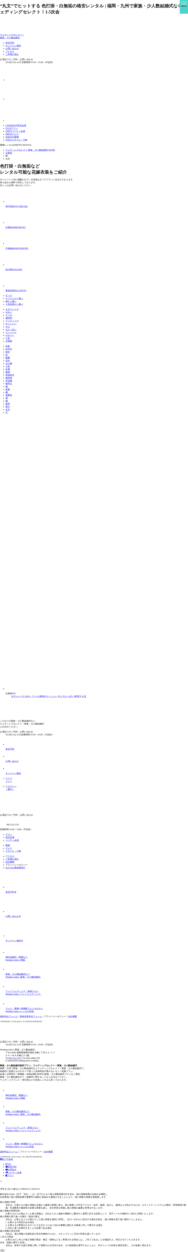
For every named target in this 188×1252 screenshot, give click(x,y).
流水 (8, 360)
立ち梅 (9, 363)
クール (9, 315)
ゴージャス (11, 332)
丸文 (8, 409)
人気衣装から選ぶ (14, 304)
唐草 (8, 404)
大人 (8, 326)
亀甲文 (9, 383)
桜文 (8, 352)
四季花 (9, 395)
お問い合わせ (12, 48)
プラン (9, 834)
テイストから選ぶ (14, 298)
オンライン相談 (13, 45)
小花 (8, 366)
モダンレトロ (12, 309)
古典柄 (9, 341)
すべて (9, 295)
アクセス (10, 51)
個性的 (9, 318)
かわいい (10, 335)
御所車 (9, 378)
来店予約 (10, 43)
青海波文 (10, 375)
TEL (9, 1164)
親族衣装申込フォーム (31, 1016)
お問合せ (12, 1170)
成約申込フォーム (9, 1016)
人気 (8, 338)
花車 (8, 346)
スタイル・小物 (13, 851)
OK (2, 1251)
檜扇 (8, 372)
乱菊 (8, 369)
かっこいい (11, 324)
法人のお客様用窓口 (15, 868)
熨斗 (8, 407)
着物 (8, 845)
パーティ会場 (12, 840)
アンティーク (12, 321)
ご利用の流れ (12, 54)
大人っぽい (11, 329)
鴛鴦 (8, 389)
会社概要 (10, 862)
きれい (9, 312)
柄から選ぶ (11, 301)
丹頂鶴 (9, 381)
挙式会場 (10, 837)
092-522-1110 (15, 1058)
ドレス (9, 848)
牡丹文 (9, 349)
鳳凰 (8, 357)
